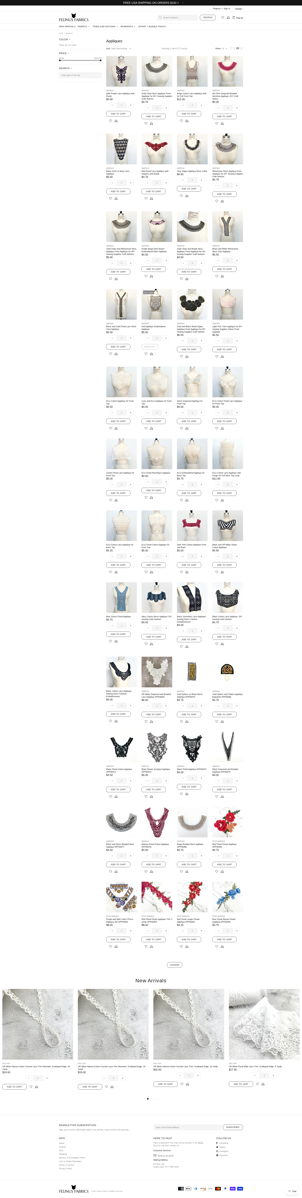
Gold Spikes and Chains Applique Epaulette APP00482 (227, 695)
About (61, 1143)
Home (61, 33)
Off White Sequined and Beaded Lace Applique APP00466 (156, 695)
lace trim (6, 1063)
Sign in (227, 8)
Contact (62, 1147)
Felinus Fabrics (74, 17)
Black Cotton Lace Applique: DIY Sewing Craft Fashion (227, 617)
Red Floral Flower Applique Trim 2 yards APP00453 (157, 920)
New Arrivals (150, 980)
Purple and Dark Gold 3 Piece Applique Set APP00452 (119, 920)
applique (110, 90)
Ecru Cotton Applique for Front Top (120, 402)
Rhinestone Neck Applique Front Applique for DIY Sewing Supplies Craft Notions (227, 174)
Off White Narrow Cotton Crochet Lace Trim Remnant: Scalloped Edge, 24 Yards (36, 1067)
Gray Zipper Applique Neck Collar (192, 171)
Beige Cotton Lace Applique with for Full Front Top (191, 94)
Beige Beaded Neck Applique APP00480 (190, 845)
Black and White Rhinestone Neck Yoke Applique (225, 250)
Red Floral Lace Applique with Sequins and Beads (155, 172)
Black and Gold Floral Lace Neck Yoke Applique (121, 327)
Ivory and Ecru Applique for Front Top (157, 402)
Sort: (108, 48)
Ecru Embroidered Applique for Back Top (191, 474)
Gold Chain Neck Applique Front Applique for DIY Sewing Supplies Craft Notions (157, 96)
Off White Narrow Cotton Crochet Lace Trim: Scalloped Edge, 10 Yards (185, 1066)
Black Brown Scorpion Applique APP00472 (156, 770)
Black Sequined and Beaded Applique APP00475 (225, 770)
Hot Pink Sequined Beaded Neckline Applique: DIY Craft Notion (225, 96)
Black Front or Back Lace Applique (117, 172)
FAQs (200, 1143)
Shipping (63, 1154)
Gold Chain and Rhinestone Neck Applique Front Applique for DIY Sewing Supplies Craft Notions (121, 251)
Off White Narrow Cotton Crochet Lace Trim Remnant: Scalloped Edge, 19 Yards (111, 1067)
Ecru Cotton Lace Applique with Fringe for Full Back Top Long (226, 474)
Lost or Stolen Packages (70, 1161)
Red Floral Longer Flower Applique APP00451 (188, 920)
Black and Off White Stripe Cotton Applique (224, 546)
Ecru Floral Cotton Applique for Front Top (155, 546)
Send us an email (165, 1155)
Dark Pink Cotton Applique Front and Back (191, 546)
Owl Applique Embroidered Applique (153, 327)
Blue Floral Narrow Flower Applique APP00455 (224, 920)
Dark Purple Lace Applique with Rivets (120, 94)
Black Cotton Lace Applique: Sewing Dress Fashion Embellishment (119, 694)
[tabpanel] (38, 1043)
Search (207, 17)
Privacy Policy (65, 1168)
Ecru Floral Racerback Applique (156, 473)
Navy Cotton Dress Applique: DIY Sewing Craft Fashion (157, 617)
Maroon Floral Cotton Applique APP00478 (155, 845)
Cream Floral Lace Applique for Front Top (120, 474)
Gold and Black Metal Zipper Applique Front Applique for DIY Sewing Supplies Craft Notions (191, 329)
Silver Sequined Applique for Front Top (190, 402)
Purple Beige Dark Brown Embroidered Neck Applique (154, 250)
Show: (218, 48)
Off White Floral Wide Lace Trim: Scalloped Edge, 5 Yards (255, 1066)
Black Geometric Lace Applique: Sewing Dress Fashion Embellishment (191, 619)
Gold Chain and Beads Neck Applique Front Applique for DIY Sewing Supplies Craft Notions (191, 251)
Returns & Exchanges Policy (72, 1157)
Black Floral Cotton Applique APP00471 (119, 770)
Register (217, 8)
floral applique (218, 841)
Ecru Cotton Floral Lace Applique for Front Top (227, 402)
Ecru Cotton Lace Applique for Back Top (119, 546)
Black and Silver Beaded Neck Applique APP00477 (120, 845)
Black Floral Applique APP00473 (191, 769)
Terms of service (66, 1165)
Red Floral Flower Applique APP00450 (224, 845)
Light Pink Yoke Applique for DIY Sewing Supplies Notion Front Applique (227, 329)
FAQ (61, 1150)
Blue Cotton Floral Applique (118, 616)
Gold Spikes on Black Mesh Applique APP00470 (189, 695)
